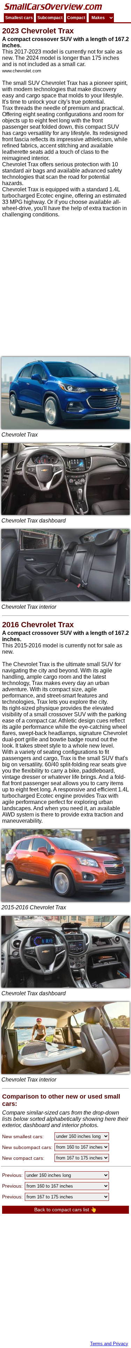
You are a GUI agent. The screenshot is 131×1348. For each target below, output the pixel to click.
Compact (76, 17)
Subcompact (50, 17)
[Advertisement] (65, 286)
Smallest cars (19, 17)
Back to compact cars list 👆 (65, 1209)
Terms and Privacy (109, 1343)
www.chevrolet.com (21, 70)
